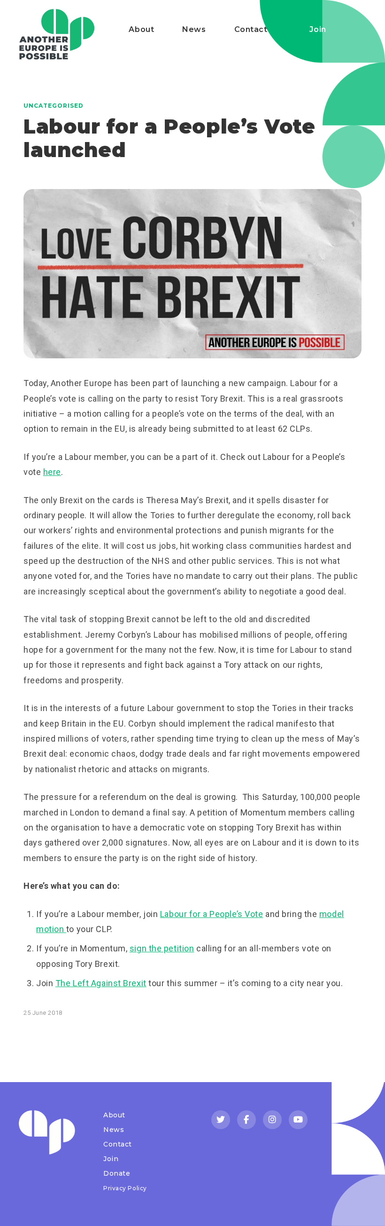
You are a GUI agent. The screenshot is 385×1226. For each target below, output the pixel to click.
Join (317, 29)
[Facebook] (246, 1119)
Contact (251, 29)
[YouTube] (298, 1119)
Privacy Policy (125, 1188)
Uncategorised (53, 105)
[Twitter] (220, 1119)
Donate (116, 1173)
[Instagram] (272, 1119)
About (141, 29)
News (194, 29)
